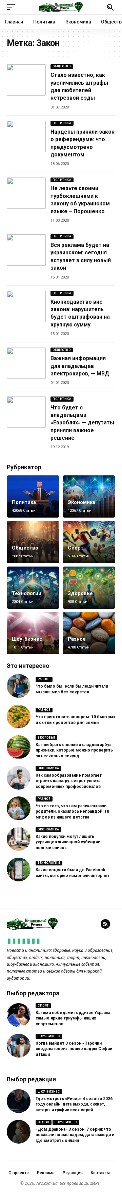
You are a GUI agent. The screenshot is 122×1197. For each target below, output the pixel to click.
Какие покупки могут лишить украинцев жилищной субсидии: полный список (68, 842)
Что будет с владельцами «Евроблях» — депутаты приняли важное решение (82, 422)
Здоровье (80, 593)
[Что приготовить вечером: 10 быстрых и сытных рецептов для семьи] (18, 716)
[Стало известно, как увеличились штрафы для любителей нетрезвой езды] (26, 80)
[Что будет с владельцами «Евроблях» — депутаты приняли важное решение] (26, 412)
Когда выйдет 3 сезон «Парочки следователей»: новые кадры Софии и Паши (74, 1049)
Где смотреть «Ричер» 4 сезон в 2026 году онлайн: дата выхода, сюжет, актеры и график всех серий (74, 1104)
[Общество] (33, 542)
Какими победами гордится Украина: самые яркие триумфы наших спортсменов (73, 1018)
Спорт (75, 548)
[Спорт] (89, 542)
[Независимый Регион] (61, 7)
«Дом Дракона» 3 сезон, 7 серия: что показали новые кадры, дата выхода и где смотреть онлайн (75, 1135)
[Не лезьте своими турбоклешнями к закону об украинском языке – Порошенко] (26, 193)
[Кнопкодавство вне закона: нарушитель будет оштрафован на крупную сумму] (26, 306)
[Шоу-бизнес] (33, 633)
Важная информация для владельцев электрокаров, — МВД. (80, 366)
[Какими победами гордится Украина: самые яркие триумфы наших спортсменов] (18, 1015)
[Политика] (33, 496)
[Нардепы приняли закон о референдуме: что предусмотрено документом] (26, 136)
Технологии (26, 593)
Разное (77, 639)
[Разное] (89, 633)
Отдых (43, 1122)
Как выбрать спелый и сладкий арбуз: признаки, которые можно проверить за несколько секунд (74, 750)
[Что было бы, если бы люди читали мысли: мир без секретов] (18, 686)
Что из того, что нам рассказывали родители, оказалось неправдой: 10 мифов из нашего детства (72, 812)
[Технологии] (33, 588)
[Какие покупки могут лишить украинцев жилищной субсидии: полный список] (18, 839)
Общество (61, 66)
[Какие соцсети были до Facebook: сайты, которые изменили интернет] (18, 869)
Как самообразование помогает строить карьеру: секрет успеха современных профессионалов (69, 781)
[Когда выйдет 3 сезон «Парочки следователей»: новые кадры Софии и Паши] (18, 1046)
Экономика (81, 502)
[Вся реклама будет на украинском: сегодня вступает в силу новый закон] (26, 250)
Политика (62, 123)
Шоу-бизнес (27, 639)
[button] (12, 7)
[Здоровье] (89, 588)
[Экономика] (89, 496)
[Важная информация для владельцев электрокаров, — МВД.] (26, 363)
